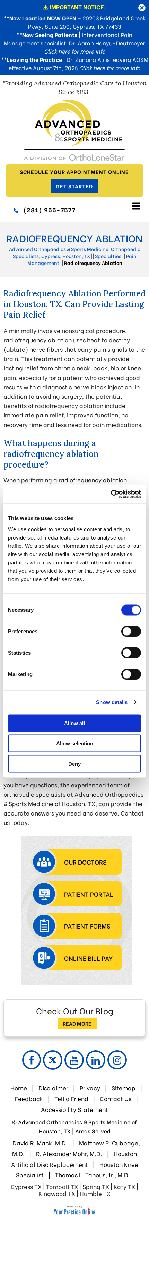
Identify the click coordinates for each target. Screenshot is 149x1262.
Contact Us (115, 1098)
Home (18, 1088)
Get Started (74, 186)
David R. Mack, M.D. (40, 1143)
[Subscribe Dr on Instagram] (117, 1059)
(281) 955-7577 (49, 209)
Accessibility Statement (74, 1109)
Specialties (108, 255)
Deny (74, 763)
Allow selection (74, 743)
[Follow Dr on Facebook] (31, 1059)
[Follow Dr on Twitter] (52, 1060)
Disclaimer (53, 1088)
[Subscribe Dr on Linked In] (95, 1059)
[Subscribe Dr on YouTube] (74, 1059)
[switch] (131, 631)
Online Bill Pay (88, 957)
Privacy (90, 1088)
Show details (112, 702)
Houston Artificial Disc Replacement (74, 1159)
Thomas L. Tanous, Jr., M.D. (92, 1174)
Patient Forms (87, 925)
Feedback (29, 1098)
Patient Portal (88, 894)
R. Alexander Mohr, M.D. (69, 1153)
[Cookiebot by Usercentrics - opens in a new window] (110, 493)
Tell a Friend (71, 1098)
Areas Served (93, 1131)
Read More (77, 1023)
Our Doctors (85, 861)
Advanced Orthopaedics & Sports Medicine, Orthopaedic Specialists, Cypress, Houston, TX (74, 252)
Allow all (74, 723)
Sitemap (123, 1088)
